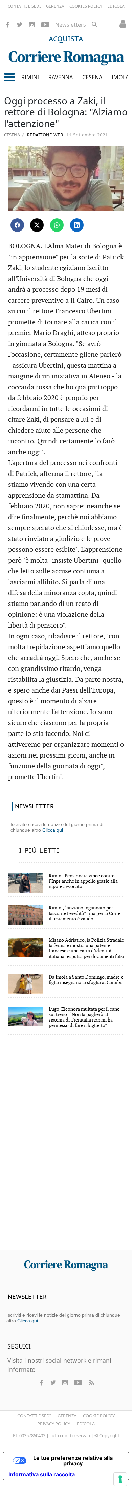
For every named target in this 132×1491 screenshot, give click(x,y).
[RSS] (91, 1382)
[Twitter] (19, 24)
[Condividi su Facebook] (17, 225)
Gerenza (67, 1415)
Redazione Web (44, 135)
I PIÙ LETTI (39, 850)
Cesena (12, 135)
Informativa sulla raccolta (41, 1474)
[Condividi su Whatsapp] (57, 225)
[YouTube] (45, 24)
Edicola (86, 1424)
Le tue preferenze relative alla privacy (73, 1460)
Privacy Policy (53, 1424)
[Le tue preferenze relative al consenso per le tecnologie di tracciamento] (120, 1479)
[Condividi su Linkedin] (77, 225)
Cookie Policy (99, 1415)
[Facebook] (7, 24)
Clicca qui (52, 830)
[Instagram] (31, 24)
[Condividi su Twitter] (37, 225)
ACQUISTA (66, 39)
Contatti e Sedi (34, 1415)
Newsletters (70, 24)
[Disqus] (66, 1146)
